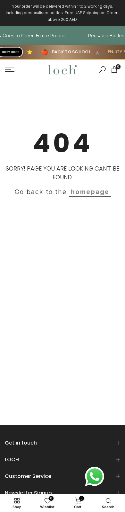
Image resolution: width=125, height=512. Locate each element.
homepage (90, 192)
